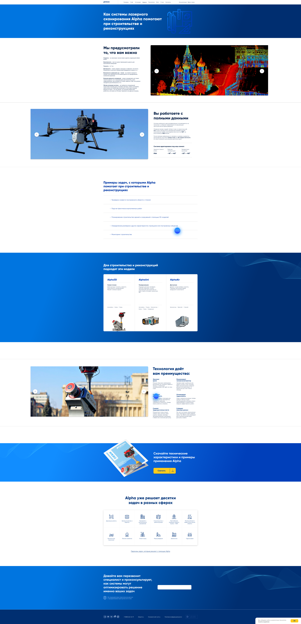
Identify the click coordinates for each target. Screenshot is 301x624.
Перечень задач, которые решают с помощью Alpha (150, 551)
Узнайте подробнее (263, 621)
